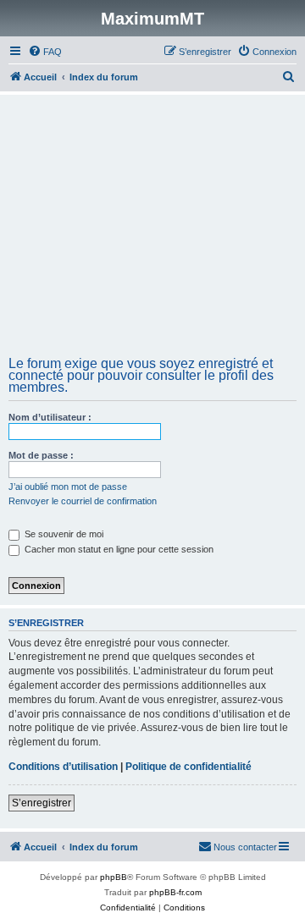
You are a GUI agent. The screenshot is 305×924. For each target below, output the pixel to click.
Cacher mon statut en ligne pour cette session (118, 549)
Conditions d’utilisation (63, 767)
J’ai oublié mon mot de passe (67, 486)
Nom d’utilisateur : (50, 417)
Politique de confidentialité (188, 767)
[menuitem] (45, 51)
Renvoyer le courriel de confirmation (82, 501)
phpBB (113, 877)
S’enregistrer (41, 803)
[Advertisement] (152, 231)
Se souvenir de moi (62, 534)
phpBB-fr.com (175, 892)
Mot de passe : (41, 455)
